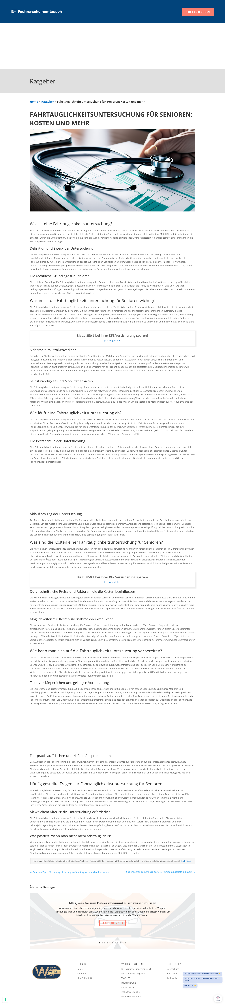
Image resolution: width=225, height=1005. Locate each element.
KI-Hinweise (172, 978)
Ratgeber (47, 101)
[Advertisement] (112, 46)
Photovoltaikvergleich (132, 997)
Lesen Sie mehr (112, 923)
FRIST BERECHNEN (198, 12)
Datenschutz (172, 969)
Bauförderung (128, 983)
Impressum (172, 974)
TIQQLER (125, 978)
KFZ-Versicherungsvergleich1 (136, 969)
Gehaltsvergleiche (130, 992)
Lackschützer (128, 987)
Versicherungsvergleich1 (134, 974)
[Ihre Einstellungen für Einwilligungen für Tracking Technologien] (5, 1000)
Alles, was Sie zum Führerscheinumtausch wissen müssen (112, 903)
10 (123, 942)
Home (34, 101)
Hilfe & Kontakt (84, 978)
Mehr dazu (186, 861)
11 (125, 942)
